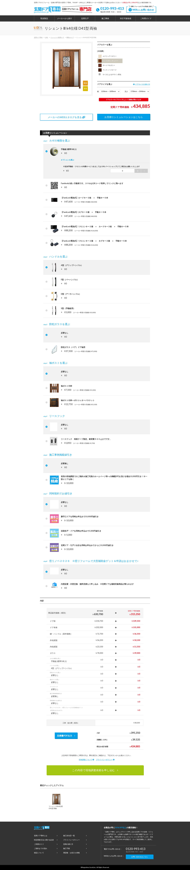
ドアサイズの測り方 (142, 84)
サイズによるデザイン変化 (112, 74)
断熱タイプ (70, 37)
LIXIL (46, 37)
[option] (56, 802)
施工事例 (105, 18)
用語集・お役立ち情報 (71, 853)
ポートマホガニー (109, 65)
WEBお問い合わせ (142, 9)
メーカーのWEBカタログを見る (65, 117)
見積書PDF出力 (64, 735)
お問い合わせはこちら (139, 857)
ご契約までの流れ (40, 848)
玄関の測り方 (68, 844)
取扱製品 (44, 18)
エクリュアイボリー (110, 56)
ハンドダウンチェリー (110, 61)
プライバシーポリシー (104, 760)
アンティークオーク (110, 70)
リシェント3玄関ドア (57, 37)
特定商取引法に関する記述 (44, 840)
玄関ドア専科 (38, 37)
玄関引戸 (85, 18)
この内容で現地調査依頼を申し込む (93, 770)
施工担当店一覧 (69, 836)
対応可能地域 (125, 18)
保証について (39, 853)
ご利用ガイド (146, 18)
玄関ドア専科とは (40, 836)
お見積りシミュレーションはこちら (123, 117)
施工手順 (66, 848)
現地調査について (85, 760)
